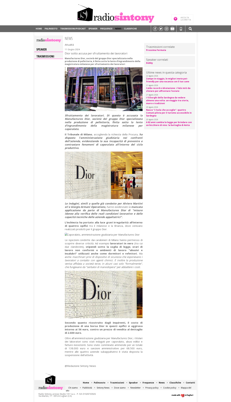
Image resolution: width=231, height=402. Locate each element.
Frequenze (106, 28)
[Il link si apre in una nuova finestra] (155, 29)
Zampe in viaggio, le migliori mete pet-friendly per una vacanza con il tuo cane (167, 80)
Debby (149, 63)
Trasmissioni (45, 56)
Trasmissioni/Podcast (73, 28)
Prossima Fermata (156, 50)
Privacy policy (151, 387)
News (118, 28)
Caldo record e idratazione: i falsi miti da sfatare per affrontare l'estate (168, 89)
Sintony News (103, 387)
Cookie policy (169, 387)
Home (39, 28)
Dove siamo (120, 387)
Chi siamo (73, 387)
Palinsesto (51, 28)
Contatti (41, 35)
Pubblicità (87, 387)
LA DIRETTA (186, 18)
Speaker (92, 28)
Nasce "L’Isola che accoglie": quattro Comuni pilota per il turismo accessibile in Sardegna (169, 112)
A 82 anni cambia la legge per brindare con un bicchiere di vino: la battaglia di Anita (169, 124)
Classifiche (130, 28)
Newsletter (135, 387)
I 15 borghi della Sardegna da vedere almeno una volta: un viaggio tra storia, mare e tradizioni (167, 100)
